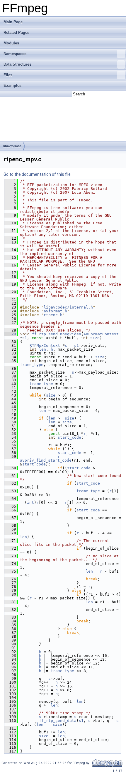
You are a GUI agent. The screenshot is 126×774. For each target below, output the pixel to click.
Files (8, 75)
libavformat (12, 146)
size (95, 338)
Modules (11, 43)
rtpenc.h (53, 315)
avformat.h (55, 311)
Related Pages (16, 32)
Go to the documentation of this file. (37, 174)
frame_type (31, 364)
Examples (12, 85)
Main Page (13, 22)
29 (10, 334)
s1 (24, 338)
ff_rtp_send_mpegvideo (56, 334)
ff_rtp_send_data (57, 720)
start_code (69, 437)
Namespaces (15, 54)
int (30, 502)
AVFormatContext (101, 334)
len (42, 349)
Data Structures (17, 64)
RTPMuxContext (45, 345)
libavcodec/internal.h (68, 307)
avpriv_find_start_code (45, 460)
